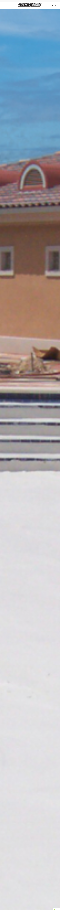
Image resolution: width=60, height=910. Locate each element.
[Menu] (55, 5)
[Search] (52, 5)
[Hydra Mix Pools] (30, 5)
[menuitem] (52, 5)
